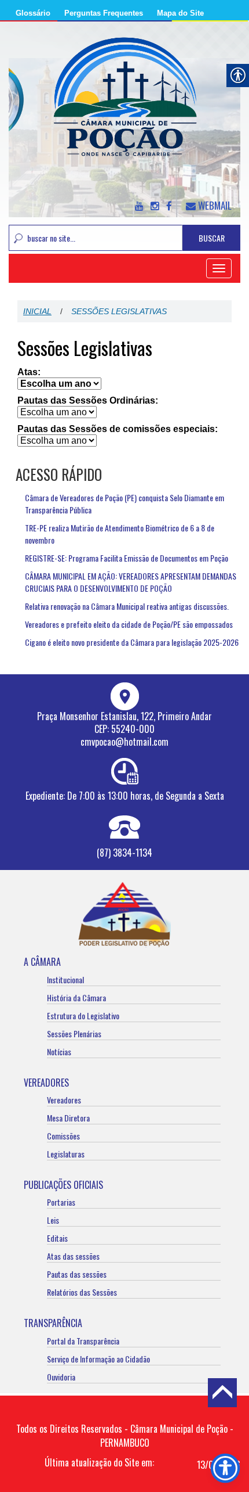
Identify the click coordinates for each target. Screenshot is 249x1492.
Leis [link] (53, 1220)
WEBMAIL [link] (214, 205)
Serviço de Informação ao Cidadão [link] (98, 1359)
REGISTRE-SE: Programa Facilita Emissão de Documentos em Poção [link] (126, 558)
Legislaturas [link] (66, 1154)
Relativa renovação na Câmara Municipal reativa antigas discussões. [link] (127, 606)
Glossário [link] (33, 13)
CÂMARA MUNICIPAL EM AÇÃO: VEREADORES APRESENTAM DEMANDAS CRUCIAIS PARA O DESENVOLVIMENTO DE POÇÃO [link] (130, 582)
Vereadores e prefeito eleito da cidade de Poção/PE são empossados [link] (129, 624)
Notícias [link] (59, 1051)
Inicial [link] (37, 311)
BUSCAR (212, 238)
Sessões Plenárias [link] (74, 1033)
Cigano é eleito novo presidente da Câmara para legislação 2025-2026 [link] (132, 642)
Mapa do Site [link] (180, 13)
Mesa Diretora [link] (68, 1118)
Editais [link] (57, 1238)
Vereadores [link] (64, 1100)
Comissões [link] (63, 1136)
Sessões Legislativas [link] (84, 347)
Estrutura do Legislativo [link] (83, 1015)
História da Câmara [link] (76, 997)
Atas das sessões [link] (73, 1256)
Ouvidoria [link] (61, 1377)
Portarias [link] (61, 1202)
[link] (124, 103)
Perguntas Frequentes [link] (103, 13)
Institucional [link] (65, 979)
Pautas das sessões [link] (77, 1274)
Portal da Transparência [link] (83, 1341)
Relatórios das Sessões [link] (82, 1292)
